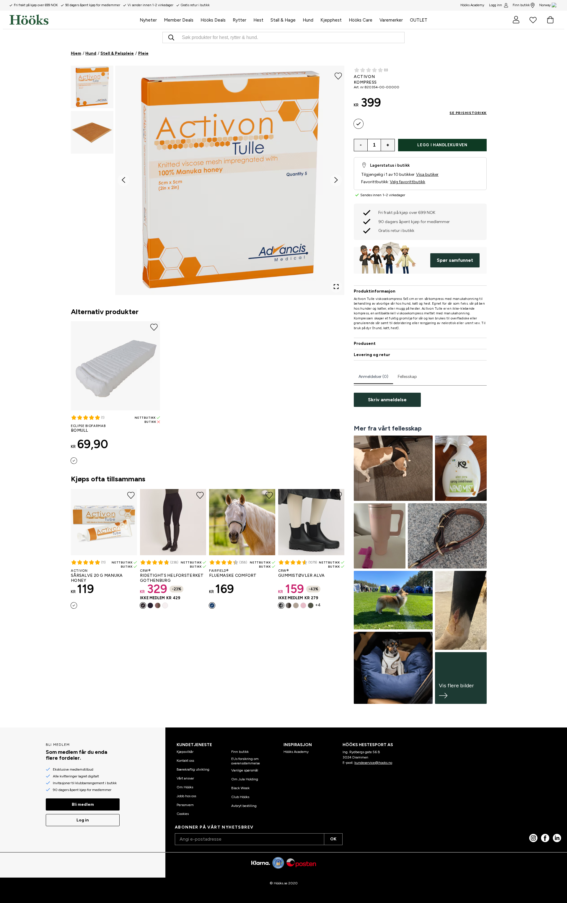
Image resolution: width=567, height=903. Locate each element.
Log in (82, 820)
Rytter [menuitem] (239, 20)
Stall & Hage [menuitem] (283, 20)
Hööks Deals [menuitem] (213, 20)
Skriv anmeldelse (387, 399)
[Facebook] (545, 838)
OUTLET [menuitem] (418, 20)
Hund (90, 53)
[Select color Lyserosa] (303, 605)
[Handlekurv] (550, 20)
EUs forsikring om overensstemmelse (245, 761)
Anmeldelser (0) (373, 376)
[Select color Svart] (143, 605)
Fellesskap (407, 376)
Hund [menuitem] (308, 20)
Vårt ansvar (185, 778)
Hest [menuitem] (258, 20)
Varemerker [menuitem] (391, 20)
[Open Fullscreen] (336, 287)
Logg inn (495, 5)
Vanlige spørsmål (244, 770)
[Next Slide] (336, 180)
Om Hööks (185, 787)
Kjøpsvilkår (185, 752)
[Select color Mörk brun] (288, 605)
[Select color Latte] (158, 605)
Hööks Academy (296, 752)
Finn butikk (521, 5)
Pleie (143, 53)
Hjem (76, 53)
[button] (92, 87)
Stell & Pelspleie (117, 53)
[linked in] (557, 838)
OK (333, 839)
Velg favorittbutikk (407, 181)
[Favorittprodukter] (533, 20)
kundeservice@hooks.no (373, 763)
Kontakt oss (185, 761)
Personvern (185, 805)
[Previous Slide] (123, 180)
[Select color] (74, 461)
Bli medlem (83, 804)
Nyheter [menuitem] (148, 20)
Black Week (240, 788)
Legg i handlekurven (442, 145)
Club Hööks (240, 797)
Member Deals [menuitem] (178, 20)
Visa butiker (427, 174)
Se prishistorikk (468, 113)
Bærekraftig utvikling (193, 769)
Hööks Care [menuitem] (360, 20)
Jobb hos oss (186, 796)
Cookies (183, 814)
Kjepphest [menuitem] (331, 20)
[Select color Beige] (296, 605)
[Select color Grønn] (311, 605)
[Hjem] (72, 20)
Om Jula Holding (244, 779)
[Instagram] (533, 838)
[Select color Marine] (150, 605)
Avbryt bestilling (244, 806)
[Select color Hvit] (165, 605)
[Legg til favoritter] (338, 75)
